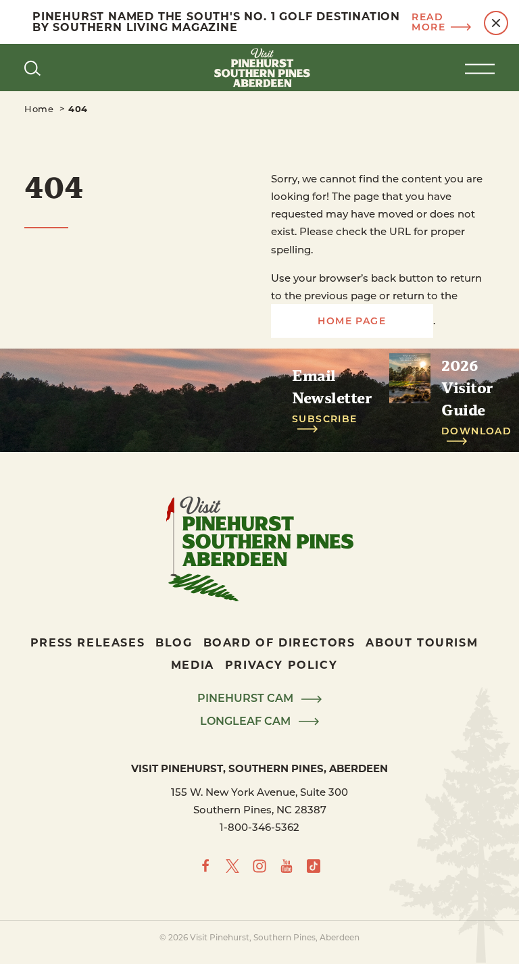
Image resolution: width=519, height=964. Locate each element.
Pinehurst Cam (246, 698)
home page (352, 320)
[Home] (259, 67)
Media (192, 664)
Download (476, 431)
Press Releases (87, 642)
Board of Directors (279, 642)
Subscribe (324, 419)
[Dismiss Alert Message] (496, 23)
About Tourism (422, 642)
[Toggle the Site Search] (32, 67)
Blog (173, 642)
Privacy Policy (281, 664)
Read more (428, 22)
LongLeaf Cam (246, 721)
